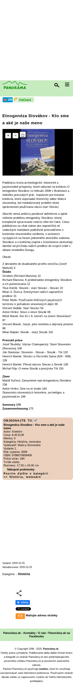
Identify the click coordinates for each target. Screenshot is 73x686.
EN (10, 99)
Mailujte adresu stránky (41, 615)
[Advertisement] (36, 40)
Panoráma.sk (50, 648)
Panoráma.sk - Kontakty (19, 633)
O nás (42, 633)
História (24, 574)
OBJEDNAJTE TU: (18, 420)
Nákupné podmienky (20, 469)
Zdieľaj (24, 602)
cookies (43, 668)
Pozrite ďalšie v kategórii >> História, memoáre (26, 475)
